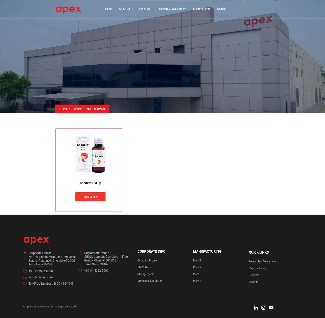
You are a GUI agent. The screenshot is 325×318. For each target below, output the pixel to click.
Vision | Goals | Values (149, 281)
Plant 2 (197, 267)
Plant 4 (197, 281)
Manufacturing (201, 9)
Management (145, 274)
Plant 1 (197, 261)
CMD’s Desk (144, 267)
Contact (221, 9)
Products (144, 9)
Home (108, 9)
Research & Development (171, 9)
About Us (124, 9)
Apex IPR (254, 282)
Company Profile (147, 261)
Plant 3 (197, 274)
